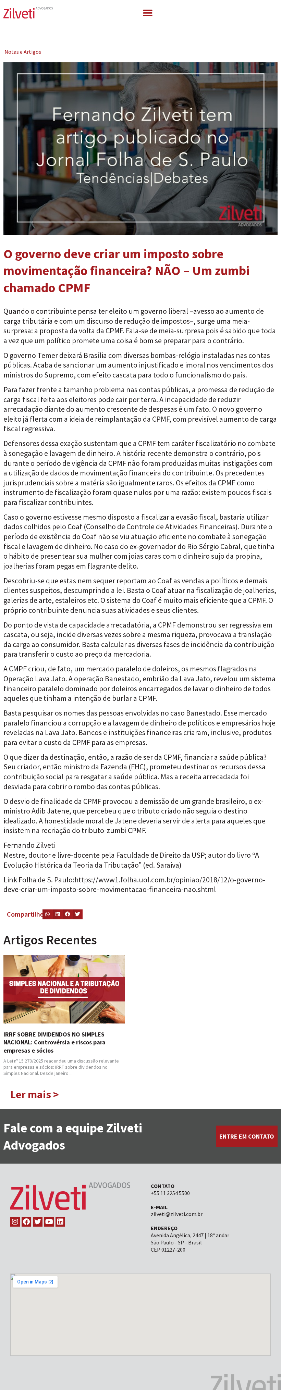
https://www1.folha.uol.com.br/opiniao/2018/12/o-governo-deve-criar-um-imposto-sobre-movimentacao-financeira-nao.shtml (134, 884)
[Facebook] (26, 1222)
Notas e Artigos (22, 51)
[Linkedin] (60, 1222)
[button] (147, 13)
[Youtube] (49, 1222)
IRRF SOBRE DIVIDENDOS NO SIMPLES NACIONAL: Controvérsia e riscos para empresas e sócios (54, 1042)
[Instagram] (15, 1222)
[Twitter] (37, 1222)
